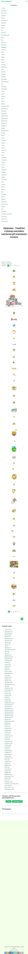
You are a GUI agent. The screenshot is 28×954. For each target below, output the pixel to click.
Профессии (4, 123)
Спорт (2, 165)
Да (2, 30)
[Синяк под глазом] (14, 284)
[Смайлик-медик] (14, 600)
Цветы (3, 196)
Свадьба (3, 140)
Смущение (4, 160)
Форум (3, 189)
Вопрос (3, 25)
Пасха (2, 101)
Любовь (3, 74)
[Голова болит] (14, 290)
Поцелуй (3, 111)
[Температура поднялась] (14, 595)
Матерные (4, 211)
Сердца (3, 142)
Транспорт (4, 174)
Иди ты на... (4, 218)
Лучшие (3, 71)
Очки (2, 98)
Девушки (3, 32)
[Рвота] (14, 277)
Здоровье (3, 47)
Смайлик (3, 262)
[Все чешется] (14, 396)
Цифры (3, 199)
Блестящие (4, 13)
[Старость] (14, 417)
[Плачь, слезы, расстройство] (14, 544)
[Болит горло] (14, 313)
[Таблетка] (14, 326)
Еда (2, 40)
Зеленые (3, 49)
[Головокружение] (14, 424)
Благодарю (4, 10)
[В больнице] (14, 551)
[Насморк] (14, 375)
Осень (2, 91)
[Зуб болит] (14, 350)
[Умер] (14, 556)
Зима (2, 52)
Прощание (4, 125)
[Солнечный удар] (14, 435)
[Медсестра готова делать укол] (14, 403)
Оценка (3, 96)
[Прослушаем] (14, 578)
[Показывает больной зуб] (14, 573)
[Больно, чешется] (14, 479)
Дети (2, 37)
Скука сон (4, 150)
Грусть (3, 27)
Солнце (3, 162)
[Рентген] (14, 492)
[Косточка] (14, 380)
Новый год (4, 86)
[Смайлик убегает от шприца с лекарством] (14, 441)
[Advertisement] (14, 250)
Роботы (3, 133)
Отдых (3, 93)
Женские (3, 42)
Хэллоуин (3, 194)
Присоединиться (17, 801)
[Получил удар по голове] (14, 484)
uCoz (16, 950)
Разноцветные (4, 130)
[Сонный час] (14, 567)
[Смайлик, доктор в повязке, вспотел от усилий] (14, 333)
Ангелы (3, 8)
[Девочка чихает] (14, 537)
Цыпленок (4, 201)
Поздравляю (4, 108)
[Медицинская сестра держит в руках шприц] (14, 588)
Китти (2, 62)
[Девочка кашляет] (14, 531)
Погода (3, 103)
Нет (2, 84)
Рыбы (2, 135)
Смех (2, 155)
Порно (3, 206)
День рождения (5, 35)
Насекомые (4, 79)
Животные (4, 45)
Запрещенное (4, 221)
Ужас (2, 182)
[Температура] (14, 451)
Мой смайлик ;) (6, 1)
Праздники (4, 113)
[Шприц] (14, 357)
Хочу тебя (3, 216)
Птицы (3, 128)
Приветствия (4, 116)
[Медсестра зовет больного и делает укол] (14, 606)
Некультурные (5, 81)
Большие (3, 15)
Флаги (2, 187)
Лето (2, 69)
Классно (3, 64)
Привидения (4, 118)
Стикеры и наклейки (6, 214)
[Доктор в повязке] (14, 463)
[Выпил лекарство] (14, 469)
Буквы (3, 18)
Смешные (3, 157)
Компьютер (4, 67)
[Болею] (14, 271)
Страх (2, 167)
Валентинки (4, 20)
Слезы (2, 152)
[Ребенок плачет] (14, 504)
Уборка (3, 177)
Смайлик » (14, 5)
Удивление (4, 179)
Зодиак (3, 57)
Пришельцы (4, 120)
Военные (3, 22)
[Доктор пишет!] (14, 512)
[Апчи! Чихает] (14, 339)
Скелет (3, 147)
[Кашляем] (14, 526)
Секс (2, 209)
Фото (2, 191)
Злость (3, 54)
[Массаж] (14, 307)
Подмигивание (5, 106)
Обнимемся (4, 89)
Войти (8, 801)
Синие (3, 145)
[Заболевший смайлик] (14, 412)
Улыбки (3, 184)
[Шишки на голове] (14, 519)
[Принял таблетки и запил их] (14, 363)
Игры (2, 59)
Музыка (3, 76)
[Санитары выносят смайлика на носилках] (14, 369)
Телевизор (4, 169)
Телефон (3, 172)
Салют (3, 138)
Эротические (4, 204)
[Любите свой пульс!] (14, 320)
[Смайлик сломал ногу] (14, 390)
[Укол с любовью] (14, 344)
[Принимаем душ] (14, 458)
